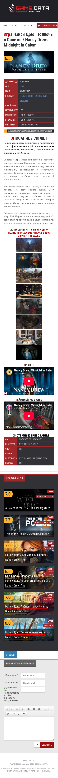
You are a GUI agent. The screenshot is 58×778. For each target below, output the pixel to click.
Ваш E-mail (12, 682)
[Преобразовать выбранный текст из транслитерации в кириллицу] (19, 714)
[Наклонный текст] (12, 709)
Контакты (28, 761)
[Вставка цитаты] (13, 714)
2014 (50, 569)
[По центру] (34, 709)
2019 (22, 86)
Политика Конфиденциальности (29, 764)
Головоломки (41, 96)
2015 (50, 620)
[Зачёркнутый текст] (22, 709)
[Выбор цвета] (51, 709)
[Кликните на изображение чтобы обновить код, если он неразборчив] (12, 687)
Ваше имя (11, 675)
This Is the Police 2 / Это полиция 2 (27, 534)
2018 (50, 491)
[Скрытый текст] (8, 714)
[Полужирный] (7, 709)
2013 (50, 543)
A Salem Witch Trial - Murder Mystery (27, 508)
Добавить (47, 745)
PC (21, 105)
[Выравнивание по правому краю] (39, 709)
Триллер (24, 100)
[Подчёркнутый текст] (17, 709)
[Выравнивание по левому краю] (28, 709)
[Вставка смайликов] (45, 709)
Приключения (26, 96)
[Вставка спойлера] (24, 714)
